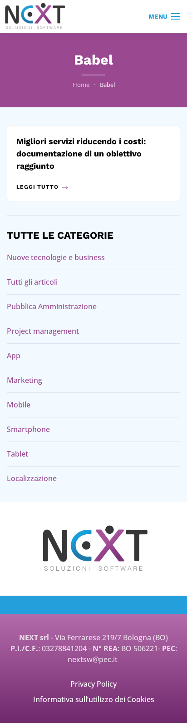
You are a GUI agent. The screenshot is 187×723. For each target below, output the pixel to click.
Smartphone (28, 429)
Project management (43, 331)
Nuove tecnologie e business (56, 257)
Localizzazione (32, 478)
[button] (164, 16)
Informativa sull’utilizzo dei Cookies (93, 699)
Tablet (17, 454)
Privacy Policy (93, 684)
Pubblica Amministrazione (52, 306)
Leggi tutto (37, 187)
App (13, 356)
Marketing (24, 380)
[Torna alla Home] (35, 16)
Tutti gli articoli (32, 282)
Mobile (18, 405)
